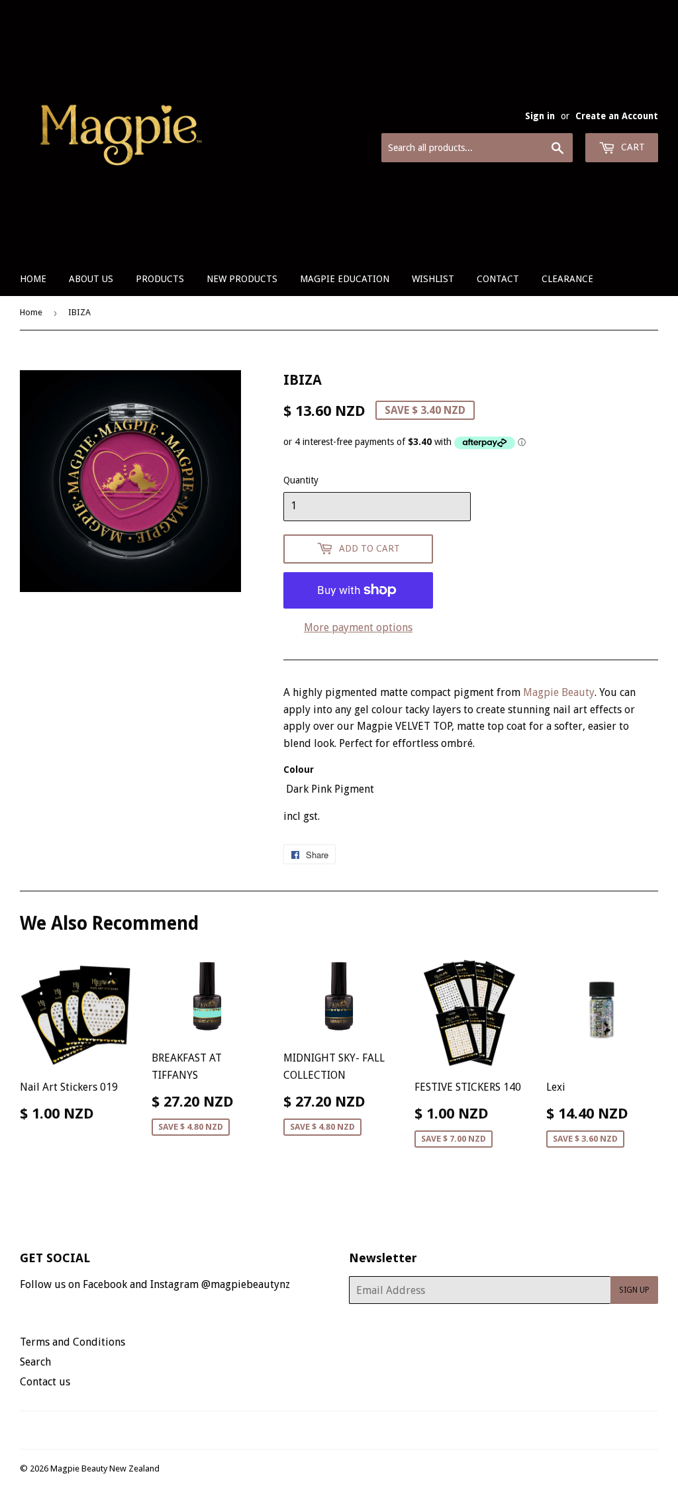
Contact (498, 279)
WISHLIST (433, 279)
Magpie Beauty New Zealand (105, 1468)
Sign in (540, 116)
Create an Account (616, 116)
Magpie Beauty (559, 692)
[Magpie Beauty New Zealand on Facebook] (325, 1430)
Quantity (300, 480)
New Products (242, 279)
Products (160, 279)
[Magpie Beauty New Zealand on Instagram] (347, 1430)
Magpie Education (344, 279)
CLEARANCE (567, 279)
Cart (631, 147)
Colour (298, 769)
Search (35, 1362)
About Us (91, 279)
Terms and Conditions (72, 1342)
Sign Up (634, 1290)
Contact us (45, 1381)
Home (33, 279)
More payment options (358, 627)
